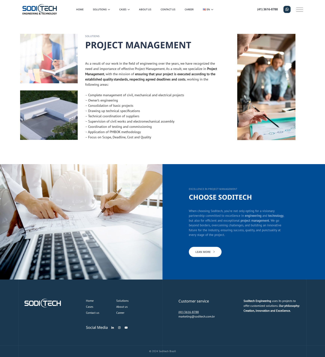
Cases (89, 306)
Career (120, 313)
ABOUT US (145, 9)
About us (122, 306)
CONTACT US (168, 9)
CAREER (189, 9)
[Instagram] (119, 327)
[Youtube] (126, 327)
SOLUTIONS (100, 9)
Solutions (122, 300)
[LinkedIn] (113, 327)
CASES (122, 9)
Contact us (92, 313)
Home (80, 9)
